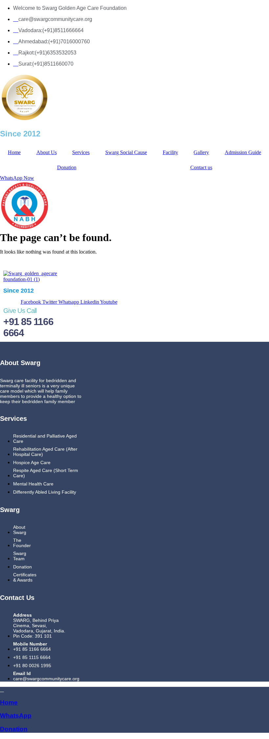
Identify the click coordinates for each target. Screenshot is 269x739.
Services (81, 152)
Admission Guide (243, 152)
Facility (170, 152)
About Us (46, 152)
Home (14, 152)
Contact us (201, 167)
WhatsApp (15, 715)
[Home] (2, 689)
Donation (66, 167)
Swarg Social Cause (126, 152)
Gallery (201, 152)
